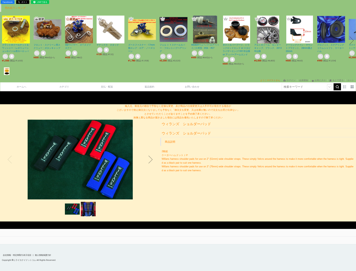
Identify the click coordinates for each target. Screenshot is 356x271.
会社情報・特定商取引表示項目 (17, 255)
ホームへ (21, 86)
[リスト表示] (344, 86)
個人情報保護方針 (43, 255)
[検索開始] (337, 86)
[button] (4, 40)
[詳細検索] (329, 86)
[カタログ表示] (352, 86)
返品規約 (149, 86)
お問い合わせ (192, 86)
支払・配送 (107, 86)
